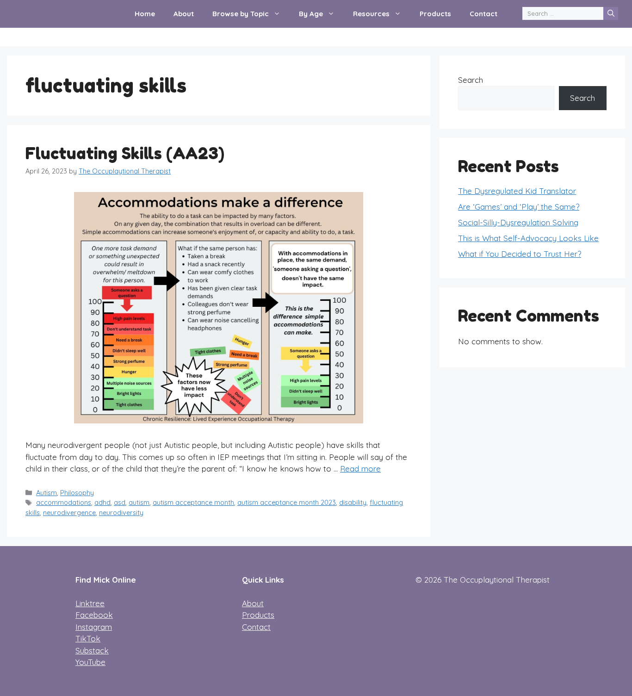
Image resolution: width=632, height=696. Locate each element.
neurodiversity (121, 513)
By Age (311, 13)
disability (352, 502)
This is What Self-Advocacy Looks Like (528, 238)
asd (119, 502)
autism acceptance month (193, 502)
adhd (102, 502)
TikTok (87, 638)
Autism (46, 493)
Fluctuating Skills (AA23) (124, 153)
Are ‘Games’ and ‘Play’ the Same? (518, 206)
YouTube (90, 662)
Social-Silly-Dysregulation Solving (518, 222)
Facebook (94, 615)
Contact (483, 13)
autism (139, 502)
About (183, 13)
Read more (360, 468)
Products (435, 13)
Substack (92, 650)
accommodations (63, 502)
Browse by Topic (240, 13)
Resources (371, 13)
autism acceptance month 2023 (286, 502)
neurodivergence (69, 513)
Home (145, 13)
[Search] (610, 13)
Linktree (90, 603)
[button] (279, 14)
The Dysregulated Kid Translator (517, 191)
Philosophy (77, 493)
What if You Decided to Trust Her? (519, 254)
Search (470, 80)
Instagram (93, 627)
